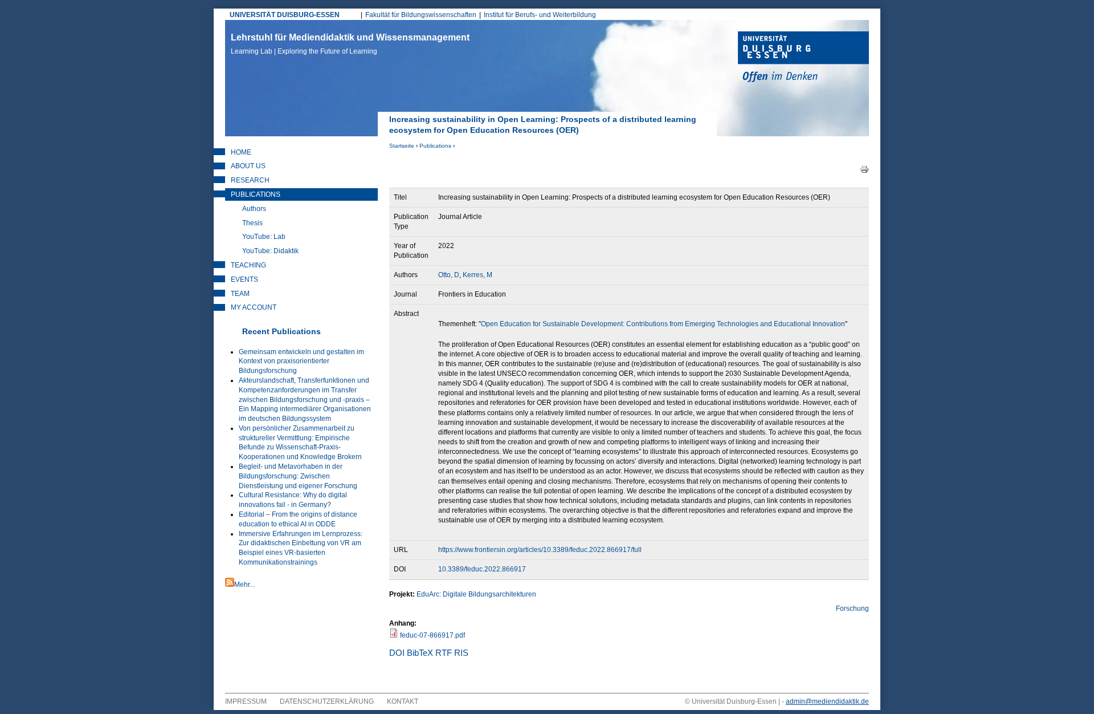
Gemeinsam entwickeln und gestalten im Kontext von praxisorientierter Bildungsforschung (301, 361)
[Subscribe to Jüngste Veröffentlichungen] (229, 585)
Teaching (248, 265)
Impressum (246, 701)
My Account (253, 307)
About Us (248, 166)
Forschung (852, 608)
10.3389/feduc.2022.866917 (482, 569)
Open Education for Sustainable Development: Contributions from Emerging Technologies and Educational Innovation (663, 324)
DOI (397, 653)
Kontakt (402, 701)
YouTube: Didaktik (270, 251)
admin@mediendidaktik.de (827, 701)
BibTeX (420, 653)
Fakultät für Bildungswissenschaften (420, 15)
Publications (435, 146)
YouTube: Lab (263, 237)
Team (240, 294)
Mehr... (244, 585)
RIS (461, 653)
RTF (443, 653)
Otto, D (448, 275)
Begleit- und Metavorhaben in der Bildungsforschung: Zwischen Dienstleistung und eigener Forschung (298, 476)
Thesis (252, 223)
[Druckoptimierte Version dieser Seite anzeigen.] (864, 169)
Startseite (401, 146)
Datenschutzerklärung (327, 701)
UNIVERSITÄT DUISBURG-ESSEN (285, 15)
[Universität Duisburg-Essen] (803, 58)
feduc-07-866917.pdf (432, 635)
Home (241, 152)
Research (250, 180)
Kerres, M (477, 275)
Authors (254, 209)
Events (244, 279)
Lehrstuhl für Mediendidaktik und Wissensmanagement (350, 44)
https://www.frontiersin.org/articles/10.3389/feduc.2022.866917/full (540, 550)
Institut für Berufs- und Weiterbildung (540, 15)
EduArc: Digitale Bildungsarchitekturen (476, 594)
